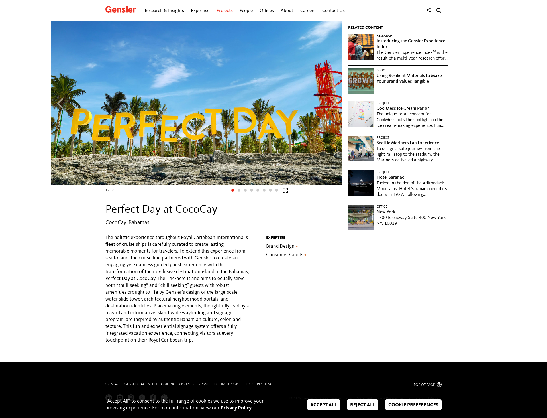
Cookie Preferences (413, 405)
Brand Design (282, 246)
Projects (225, 10)
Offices (267, 10)
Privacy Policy (236, 408)
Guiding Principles (177, 384)
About (287, 10)
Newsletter (207, 384)
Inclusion (230, 384)
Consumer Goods (286, 254)
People (246, 10)
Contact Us (333, 10)
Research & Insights (164, 10)
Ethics (247, 384)
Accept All (323, 405)
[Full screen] (285, 192)
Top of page (425, 385)
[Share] (428, 10)
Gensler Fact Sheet (140, 384)
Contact (113, 384)
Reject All (362, 405)
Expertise (200, 10)
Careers (307, 10)
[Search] (438, 10)
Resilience (265, 384)
